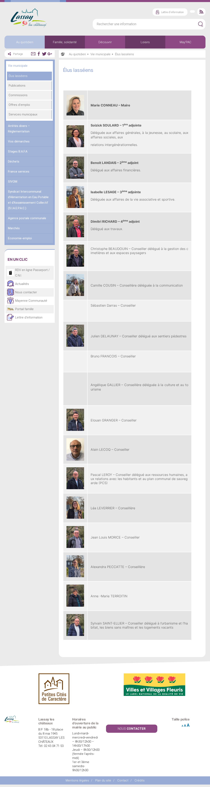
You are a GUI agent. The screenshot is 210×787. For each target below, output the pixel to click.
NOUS (132, 729)
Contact (122, 780)
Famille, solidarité (65, 42)
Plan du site (103, 780)
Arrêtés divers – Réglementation (19, 128)
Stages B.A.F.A (17, 151)
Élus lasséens (18, 76)
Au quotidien (24, 42)
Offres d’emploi (19, 105)
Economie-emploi (20, 238)
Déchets (13, 161)
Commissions (18, 95)
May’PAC (185, 42)
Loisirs (145, 42)
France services (18, 171)
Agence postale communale (27, 218)
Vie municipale (17, 66)
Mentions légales (77, 780)
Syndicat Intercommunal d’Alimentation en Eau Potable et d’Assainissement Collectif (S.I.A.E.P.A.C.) (28, 200)
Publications (17, 85)
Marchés (14, 228)
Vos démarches (19, 141)
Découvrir (105, 42)
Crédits (140, 780)
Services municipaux (23, 114)
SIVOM (12, 181)
